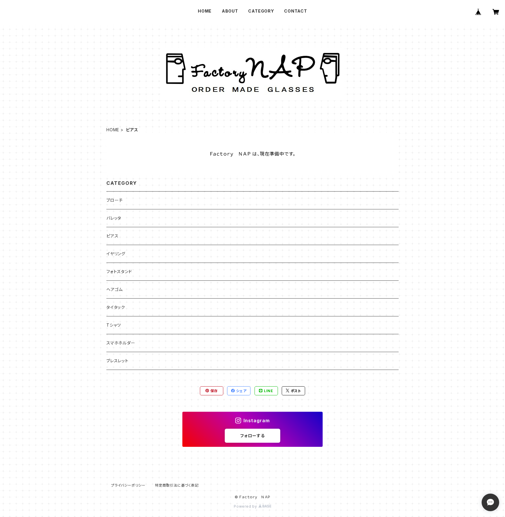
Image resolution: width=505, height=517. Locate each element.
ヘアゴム (114, 289)
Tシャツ (113, 325)
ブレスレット (117, 360)
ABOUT (230, 10)
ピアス (112, 235)
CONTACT (295, 10)
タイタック (115, 307)
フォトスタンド (119, 271)
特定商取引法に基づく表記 (177, 485)
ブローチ (114, 200)
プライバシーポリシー (128, 485)
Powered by (246, 506)
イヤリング (115, 253)
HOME (205, 10)
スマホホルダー (120, 342)
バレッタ (113, 218)
